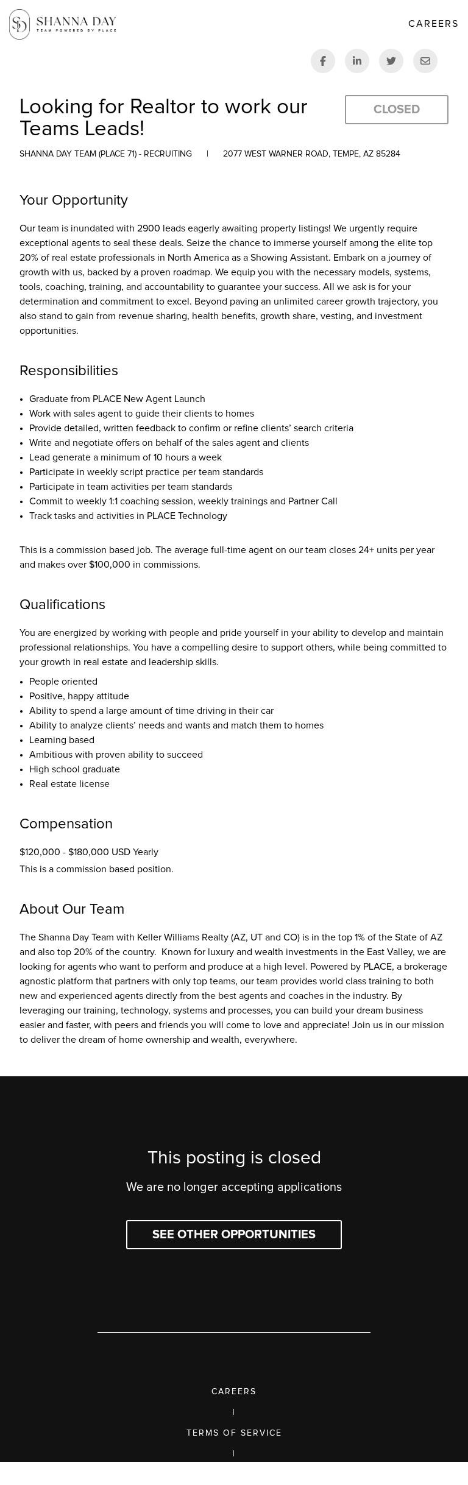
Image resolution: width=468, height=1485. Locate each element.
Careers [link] (433, 24)
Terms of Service (234, 1433)
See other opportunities (234, 1234)
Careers (234, 1392)
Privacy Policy (234, 1474)
